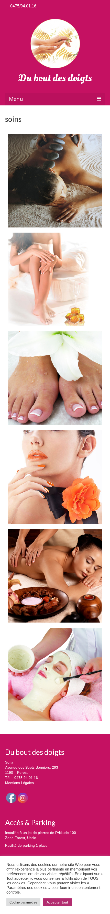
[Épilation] (55, 279)
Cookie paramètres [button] (23, 902)
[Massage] (55, 576)
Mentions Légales (19, 783)
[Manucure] (55, 477)
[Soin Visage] (55, 674)
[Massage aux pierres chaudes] (55, 180)
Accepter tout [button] (57, 902)
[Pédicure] (55, 378)
